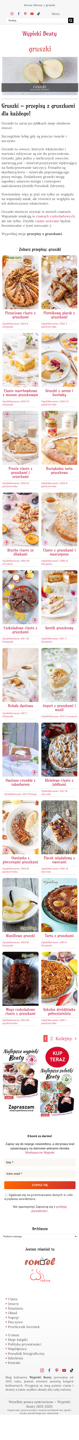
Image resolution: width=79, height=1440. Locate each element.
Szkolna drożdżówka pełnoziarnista (59, 1011)
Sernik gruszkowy (59, 628)
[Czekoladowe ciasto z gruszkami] (20, 572)
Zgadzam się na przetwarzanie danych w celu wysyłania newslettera (38, 1197)
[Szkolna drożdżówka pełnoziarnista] (59, 954)
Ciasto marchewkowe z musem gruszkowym (20, 393)
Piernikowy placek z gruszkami (59, 315)
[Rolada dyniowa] (20, 650)
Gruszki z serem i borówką (59, 393)
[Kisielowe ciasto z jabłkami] (59, 725)
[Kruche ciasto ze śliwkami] (20, 495)
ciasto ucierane (47, 221)
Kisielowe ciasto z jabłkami (59, 782)
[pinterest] (25, 13)
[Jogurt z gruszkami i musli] (59, 650)
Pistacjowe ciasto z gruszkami (20, 315)
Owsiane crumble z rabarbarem (20, 782)
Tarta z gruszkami (59, 935)
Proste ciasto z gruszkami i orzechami (20, 472)
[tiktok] (38, 13)
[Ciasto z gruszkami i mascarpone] (59, 495)
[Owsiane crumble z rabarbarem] (20, 725)
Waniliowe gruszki (20, 935)
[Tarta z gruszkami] (59, 880)
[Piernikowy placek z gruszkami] (59, 257)
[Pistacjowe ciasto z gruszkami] (20, 257)
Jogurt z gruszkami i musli (59, 707)
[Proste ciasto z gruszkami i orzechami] (20, 413)
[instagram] (11, 13)
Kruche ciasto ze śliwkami (20, 552)
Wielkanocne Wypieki (39, 1152)
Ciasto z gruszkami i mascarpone (59, 552)
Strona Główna (33, 5)
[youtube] (31, 13)
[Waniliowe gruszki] (20, 880)
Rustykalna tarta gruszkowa (59, 470)
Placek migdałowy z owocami (59, 860)
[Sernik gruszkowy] (59, 572)
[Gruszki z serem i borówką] (59, 335)
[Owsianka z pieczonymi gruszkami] (20, 803)
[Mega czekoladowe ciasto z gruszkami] (20, 954)
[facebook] (18, 13)
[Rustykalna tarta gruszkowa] (59, 413)
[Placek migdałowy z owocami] (59, 803)
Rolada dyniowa (20, 705)
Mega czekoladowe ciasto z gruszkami (20, 1011)
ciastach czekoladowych (55, 216)
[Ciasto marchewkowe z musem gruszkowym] (20, 335)
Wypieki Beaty (39, 33)
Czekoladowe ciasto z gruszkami (20, 630)
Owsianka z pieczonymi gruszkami (20, 860)
